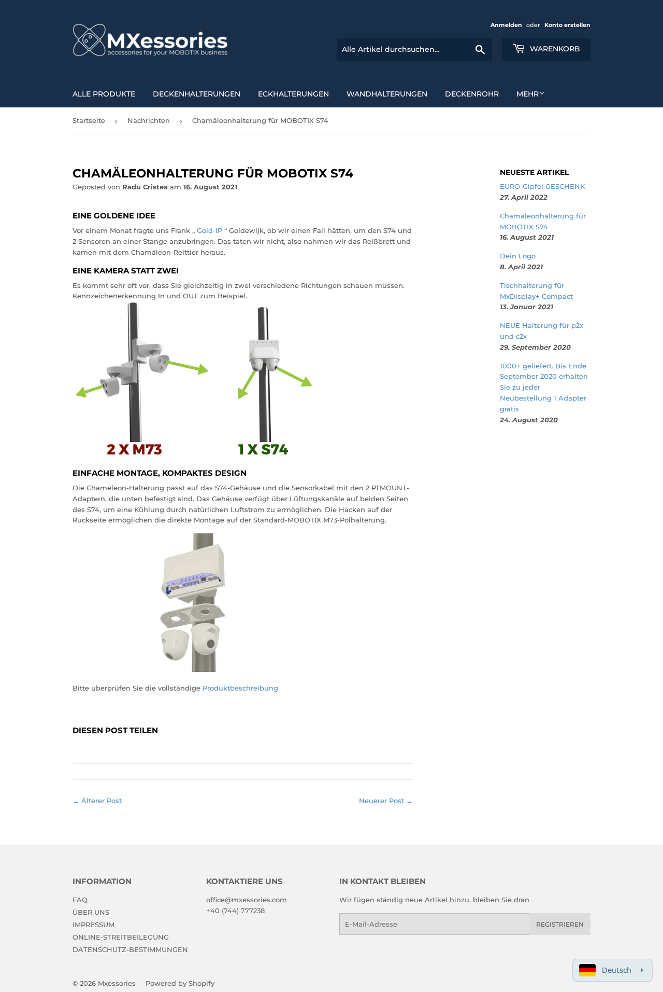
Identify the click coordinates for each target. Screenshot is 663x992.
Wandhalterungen (387, 94)
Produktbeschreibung (240, 688)
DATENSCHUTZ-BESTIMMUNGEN (130, 949)
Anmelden (506, 25)
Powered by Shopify (180, 983)
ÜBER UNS (91, 912)
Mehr (527, 94)
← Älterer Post (97, 800)
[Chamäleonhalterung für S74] (197, 454)
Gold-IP (209, 230)
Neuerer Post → (386, 800)
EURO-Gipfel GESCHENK (542, 186)
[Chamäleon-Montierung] (197, 669)
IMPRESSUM (93, 924)
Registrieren (560, 924)
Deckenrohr (472, 94)
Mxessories (117, 983)
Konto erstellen (567, 25)
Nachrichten (148, 120)
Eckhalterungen (293, 94)
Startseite (89, 120)
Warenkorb (554, 48)
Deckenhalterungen (196, 94)
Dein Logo (518, 256)
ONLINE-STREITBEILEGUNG (121, 937)
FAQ (80, 899)
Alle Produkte (104, 94)
